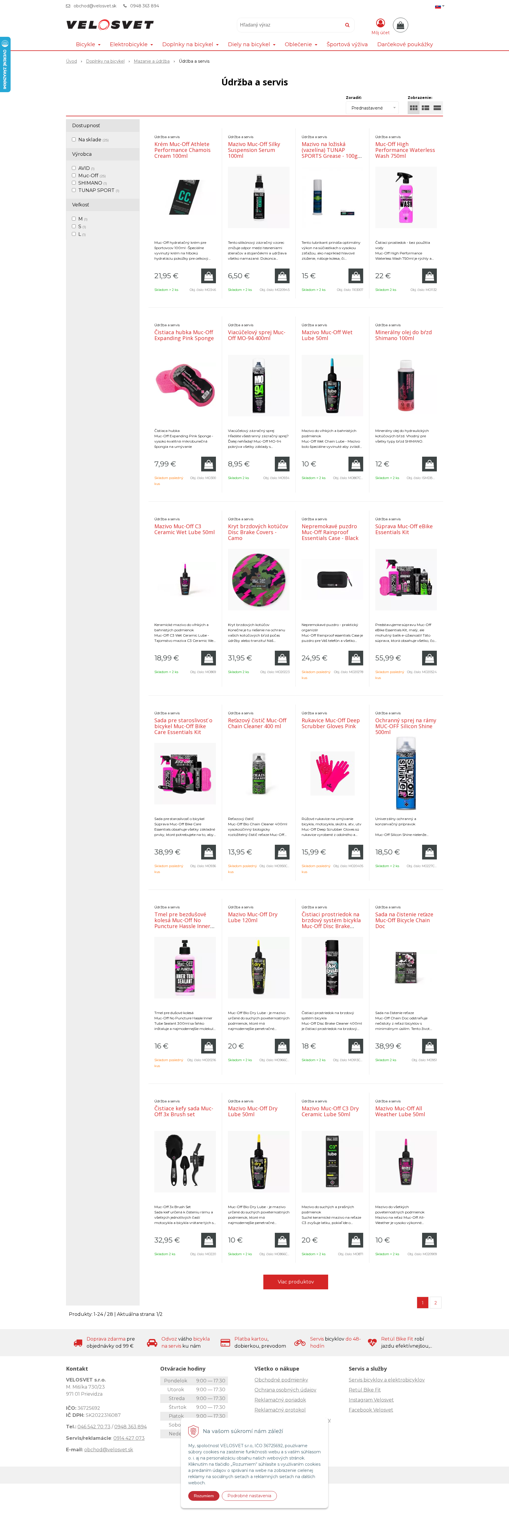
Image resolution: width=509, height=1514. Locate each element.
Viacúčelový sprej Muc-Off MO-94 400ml (256, 335)
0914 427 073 (129, 1438)
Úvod (71, 61)
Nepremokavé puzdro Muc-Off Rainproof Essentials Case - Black (330, 532)
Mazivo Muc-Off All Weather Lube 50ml (400, 1111)
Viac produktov (296, 1282)
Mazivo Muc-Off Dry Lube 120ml (252, 917)
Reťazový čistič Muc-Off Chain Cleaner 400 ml (257, 723)
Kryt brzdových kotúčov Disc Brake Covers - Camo (258, 532)
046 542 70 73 (93, 1426)
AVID (86, 168)
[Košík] (400, 25)
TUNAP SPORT (98, 190)
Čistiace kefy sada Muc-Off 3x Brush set (183, 1111)
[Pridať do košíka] (208, 276)
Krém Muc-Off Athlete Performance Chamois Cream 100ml (182, 149)
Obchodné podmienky (281, 1380)
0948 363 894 (144, 6)
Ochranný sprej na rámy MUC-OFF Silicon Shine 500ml (405, 726)
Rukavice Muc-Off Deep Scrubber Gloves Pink (331, 723)
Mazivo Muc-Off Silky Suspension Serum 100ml (254, 149)
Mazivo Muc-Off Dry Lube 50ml (252, 1111)
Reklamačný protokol (280, 1410)
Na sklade (93, 140)
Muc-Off (92, 175)
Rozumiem (204, 1495)
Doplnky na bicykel (105, 61)
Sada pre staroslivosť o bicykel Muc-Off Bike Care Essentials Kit (183, 726)
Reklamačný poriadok (280, 1400)
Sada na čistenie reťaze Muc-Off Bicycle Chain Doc (404, 920)
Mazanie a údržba (152, 61)
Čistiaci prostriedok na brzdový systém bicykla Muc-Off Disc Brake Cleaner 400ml (331, 923)
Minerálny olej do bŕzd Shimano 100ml (403, 335)
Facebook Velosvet (371, 1410)
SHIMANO (92, 183)
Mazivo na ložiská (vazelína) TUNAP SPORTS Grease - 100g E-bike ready (330, 152)
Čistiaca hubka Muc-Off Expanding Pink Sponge (184, 335)
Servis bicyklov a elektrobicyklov (387, 1380)
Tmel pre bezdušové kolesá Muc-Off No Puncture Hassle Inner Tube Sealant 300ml (182, 923)
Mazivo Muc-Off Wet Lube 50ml (327, 335)
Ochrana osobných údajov (285, 1390)
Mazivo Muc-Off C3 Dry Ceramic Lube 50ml (330, 1111)
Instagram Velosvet (371, 1400)
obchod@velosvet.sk (95, 6)
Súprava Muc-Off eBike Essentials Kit (404, 529)
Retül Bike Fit (365, 1390)
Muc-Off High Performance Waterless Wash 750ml (405, 149)
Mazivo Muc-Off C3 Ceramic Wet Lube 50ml (184, 529)
